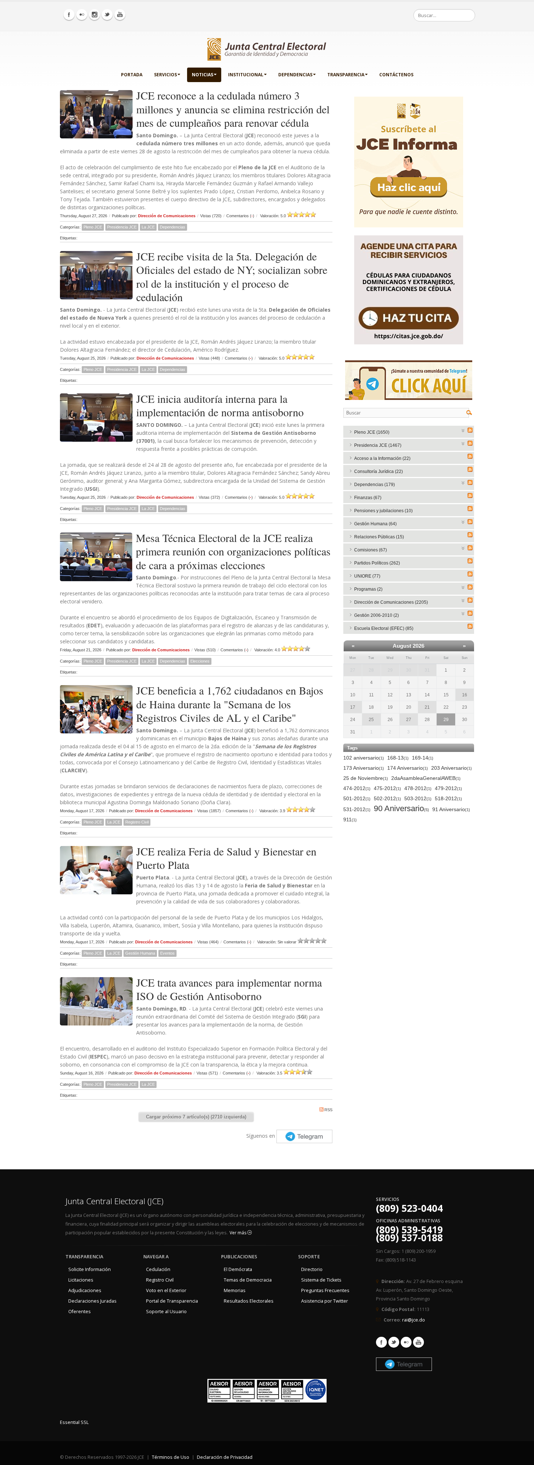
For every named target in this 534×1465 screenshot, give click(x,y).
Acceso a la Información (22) (382, 458)
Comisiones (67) (370, 550)
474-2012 (357, 788)
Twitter (393, 1342)
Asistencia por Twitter (324, 1301)
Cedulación (158, 1269)
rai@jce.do (413, 1320)
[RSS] (470, 430)
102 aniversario (363, 758)
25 (371, 719)
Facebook (381, 1342)
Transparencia (345, 75)
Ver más (238, 1233)
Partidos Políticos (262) (377, 563)
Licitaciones (80, 1280)
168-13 (398, 758)
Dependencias (295, 75)
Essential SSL (74, 1422)
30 (408, 670)
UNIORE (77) (367, 576)
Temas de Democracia (248, 1280)
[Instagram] (94, 14)
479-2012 (448, 788)
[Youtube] (119, 14)
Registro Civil (137, 822)
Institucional (245, 75)
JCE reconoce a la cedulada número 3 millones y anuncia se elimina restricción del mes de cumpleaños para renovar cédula (232, 109)
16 (464, 694)
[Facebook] (69, 14)
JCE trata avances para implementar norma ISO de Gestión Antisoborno (229, 989)
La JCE (148, 227)
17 (352, 707)
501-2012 (357, 798)
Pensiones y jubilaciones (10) (383, 510)
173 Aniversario (363, 768)
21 (427, 707)
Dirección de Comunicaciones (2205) (391, 602)
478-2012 (418, 788)
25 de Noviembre (365, 778)
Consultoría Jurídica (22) (378, 471)
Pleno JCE (93, 227)
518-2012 (448, 798)
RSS (328, 1110)
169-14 (422, 758)
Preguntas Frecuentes (325, 1290)
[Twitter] (107, 14)
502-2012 (387, 798)
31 (427, 670)
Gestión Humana (140, 953)
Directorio (312, 1269)
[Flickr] (81, 14)
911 (350, 819)
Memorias (235, 1290)
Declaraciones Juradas (92, 1301)
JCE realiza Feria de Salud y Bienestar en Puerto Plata (226, 858)
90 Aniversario (401, 809)
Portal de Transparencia (172, 1301)
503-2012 (418, 798)
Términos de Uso (170, 1457)
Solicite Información (89, 1269)
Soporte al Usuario (166, 1311)
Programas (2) (368, 589)
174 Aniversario (407, 768)
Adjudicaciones (84, 1290)
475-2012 (387, 788)
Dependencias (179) (374, 484)
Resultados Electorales (249, 1301)
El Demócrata (238, 1269)
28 (371, 670)
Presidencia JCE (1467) (377, 445)
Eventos (167, 953)
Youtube (418, 1342)
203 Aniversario (451, 768)
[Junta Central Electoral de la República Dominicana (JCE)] (267, 48)
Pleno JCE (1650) (371, 432)
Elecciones (200, 661)
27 (352, 670)
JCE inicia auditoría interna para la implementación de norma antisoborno (220, 405)
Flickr (406, 1342)
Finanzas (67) (367, 497)
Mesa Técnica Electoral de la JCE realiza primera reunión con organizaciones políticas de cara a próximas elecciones (233, 551)
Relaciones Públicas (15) (379, 536)
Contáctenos (396, 75)
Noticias (202, 75)
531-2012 (357, 809)
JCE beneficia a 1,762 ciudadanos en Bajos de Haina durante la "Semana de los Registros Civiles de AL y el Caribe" (229, 704)
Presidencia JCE (122, 227)
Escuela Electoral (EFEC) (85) (383, 628)
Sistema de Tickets (321, 1280)
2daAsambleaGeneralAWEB (426, 778)
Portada (131, 75)
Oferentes (79, 1311)
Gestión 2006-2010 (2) (376, 615)
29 (390, 670)
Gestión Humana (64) (375, 523)
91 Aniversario (451, 809)
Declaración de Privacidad (224, 1457)
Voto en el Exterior (166, 1290)
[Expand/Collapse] (463, 430)
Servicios (165, 75)
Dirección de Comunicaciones (166, 216)
